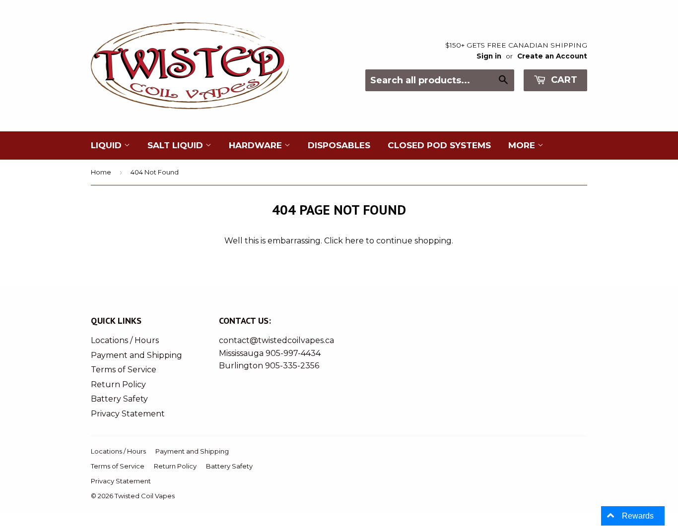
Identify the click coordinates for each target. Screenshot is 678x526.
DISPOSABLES (339, 145)
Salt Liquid (176, 145)
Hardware (256, 145)
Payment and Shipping (136, 355)
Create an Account (552, 56)
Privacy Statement (128, 413)
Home (101, 172)
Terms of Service (123, 369)
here (354, 240)
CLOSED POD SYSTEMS (439, 145)
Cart (562, 79)
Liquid (107, 145)
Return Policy (118, 384)
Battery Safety (119, 399)
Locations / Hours (125, 340)
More (523, 145)
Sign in (488, 56)
